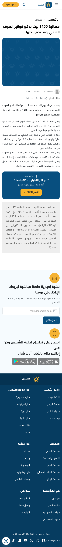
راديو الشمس (52, 390)
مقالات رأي (25, 425)
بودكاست (55, 418)
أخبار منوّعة (24, 444)
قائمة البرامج (53, 404)
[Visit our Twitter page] (33, 540)
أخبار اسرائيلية (23, 404)
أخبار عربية (25, 411)
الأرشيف (26, 512)
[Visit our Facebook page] (43, 540)
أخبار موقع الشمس (19, 390)
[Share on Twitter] (37, 98)
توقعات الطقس (22, 479)
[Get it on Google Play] (24, 361)
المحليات (55, 444)
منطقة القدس (53, 451)
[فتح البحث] (24, 5)
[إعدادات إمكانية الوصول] (6, 541)
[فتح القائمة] (56, 5)
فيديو (27, 432)
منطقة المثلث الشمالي (48, 472)
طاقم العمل (54, 505)
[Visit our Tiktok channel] (15, 540)
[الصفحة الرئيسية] (44, 5)
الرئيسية (54, 19)
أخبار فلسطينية (23, 397)
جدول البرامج (53, 411)
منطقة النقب (53, 465)
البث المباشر (9, 4)
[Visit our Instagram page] (39, 540)
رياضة (27, 458)
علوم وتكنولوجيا (22, 472)
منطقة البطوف (52, 479)
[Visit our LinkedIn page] (21, 540)
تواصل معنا (24, 505)
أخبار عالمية (25, 418)
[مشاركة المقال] (47, 98)
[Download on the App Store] (49, 361)
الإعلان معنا (24, 498)
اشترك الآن (51, 320)
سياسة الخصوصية (51, 512)
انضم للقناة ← (31, 192)
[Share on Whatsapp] (28, 98)
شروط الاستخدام (51, 519)
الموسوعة (25, 465)
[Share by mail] (33, 98)
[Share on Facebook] (42, 98)
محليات (38, 20)
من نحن (56, 498)
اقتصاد (27, 451)
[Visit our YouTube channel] (27, 540)
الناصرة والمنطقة (51, 458)
